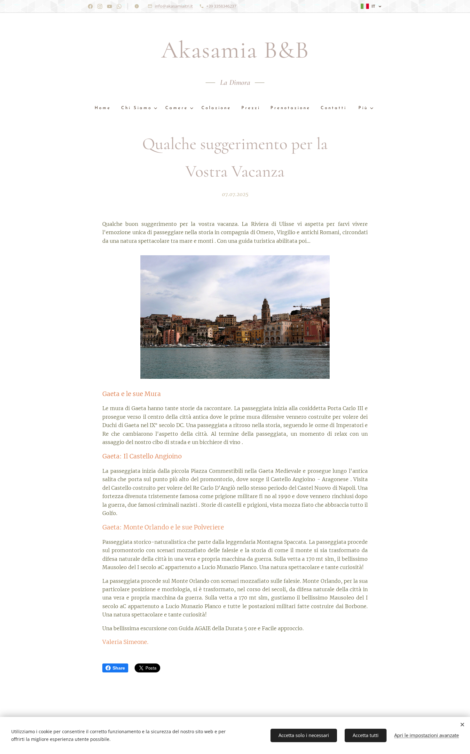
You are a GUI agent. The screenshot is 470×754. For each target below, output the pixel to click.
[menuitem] (105, 108)
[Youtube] (110, 6)
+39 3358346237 (221, 6)
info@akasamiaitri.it (174, 6)
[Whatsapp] (119, 6)
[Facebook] (90, 6)
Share (119, 668)
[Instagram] (100, 6)
